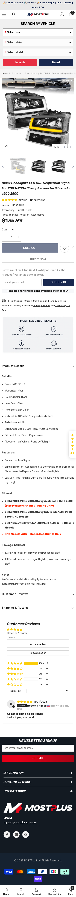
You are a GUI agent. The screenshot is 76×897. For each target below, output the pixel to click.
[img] (25, 701)
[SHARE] (71, 248)
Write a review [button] (38, 644)
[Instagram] (16, 834)
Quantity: (8, 229)
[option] (38, 114)
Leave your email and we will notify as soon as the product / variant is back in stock (33, 272)
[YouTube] (25, 834)
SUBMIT (38, 758)
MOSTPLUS (18, 205)
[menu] (4, 14)
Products (16, 73)
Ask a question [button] (38, 653)
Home (5, 73)
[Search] (14, 14)
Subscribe (59, 282)
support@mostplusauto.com (20, 822)
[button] (64, 147)
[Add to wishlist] (64, 248)
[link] (20, 891)
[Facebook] (7, 834)
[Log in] (62, 14)
